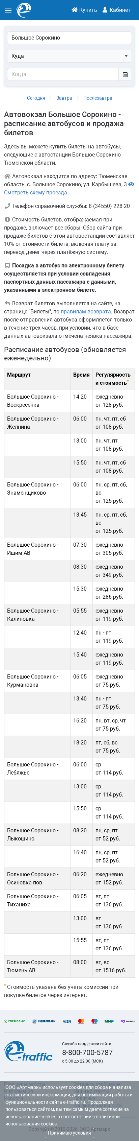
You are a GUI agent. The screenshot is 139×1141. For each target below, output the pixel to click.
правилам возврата (86, 311)
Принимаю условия (69, 1133)
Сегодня (36, 98)
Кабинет (119, 10)
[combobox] (69, 56)
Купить (87, 10)
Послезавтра (97, 98)
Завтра (64, 98)
